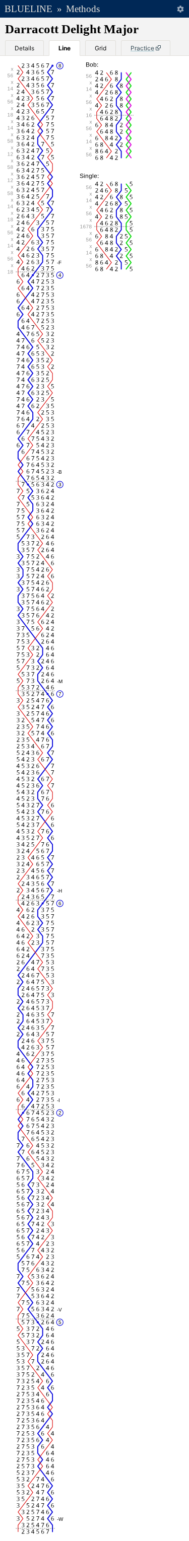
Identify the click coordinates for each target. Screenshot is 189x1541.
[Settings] (180, 9)
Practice (142, 48)
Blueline (28, 9)
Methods (83, 9)
